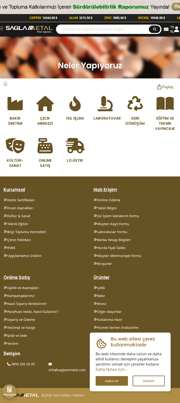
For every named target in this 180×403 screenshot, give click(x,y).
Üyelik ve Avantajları (23, 288)
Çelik (101, 288)
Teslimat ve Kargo (21, 327)
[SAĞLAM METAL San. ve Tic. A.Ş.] (29, 29)
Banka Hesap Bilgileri (114, 240)
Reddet (148, 381)
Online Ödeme (108, 200)
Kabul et (111, 381)
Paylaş (167, 86)
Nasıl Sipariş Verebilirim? (27, 303)
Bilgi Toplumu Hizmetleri (26, 232)
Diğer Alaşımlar (109, 311)
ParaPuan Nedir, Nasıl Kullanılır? (32, 311)
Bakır (101, 295)
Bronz (101, 303)
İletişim (12, 354)
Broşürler (104, 263)
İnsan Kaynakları (20, 208)
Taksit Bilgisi (107, 208)
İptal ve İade (17, 335)
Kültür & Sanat (18, 216)
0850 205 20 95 (22, 364)
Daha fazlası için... (111, 369)
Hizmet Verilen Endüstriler (118, 327)
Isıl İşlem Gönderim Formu (118, 216)
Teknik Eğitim (17, 224)
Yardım (12, 343)
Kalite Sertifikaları (21, 200)
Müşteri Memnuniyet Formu (119, 255)
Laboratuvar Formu (112, 232)
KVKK (11, 247)
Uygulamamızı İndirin (24, 255)
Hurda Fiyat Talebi (111, 247)
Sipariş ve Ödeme (21, 319)
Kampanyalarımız (21, 295)
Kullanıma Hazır (109, 319)
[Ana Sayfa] (5, 83)
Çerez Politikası (19, 240)
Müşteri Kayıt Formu (113, 224)
